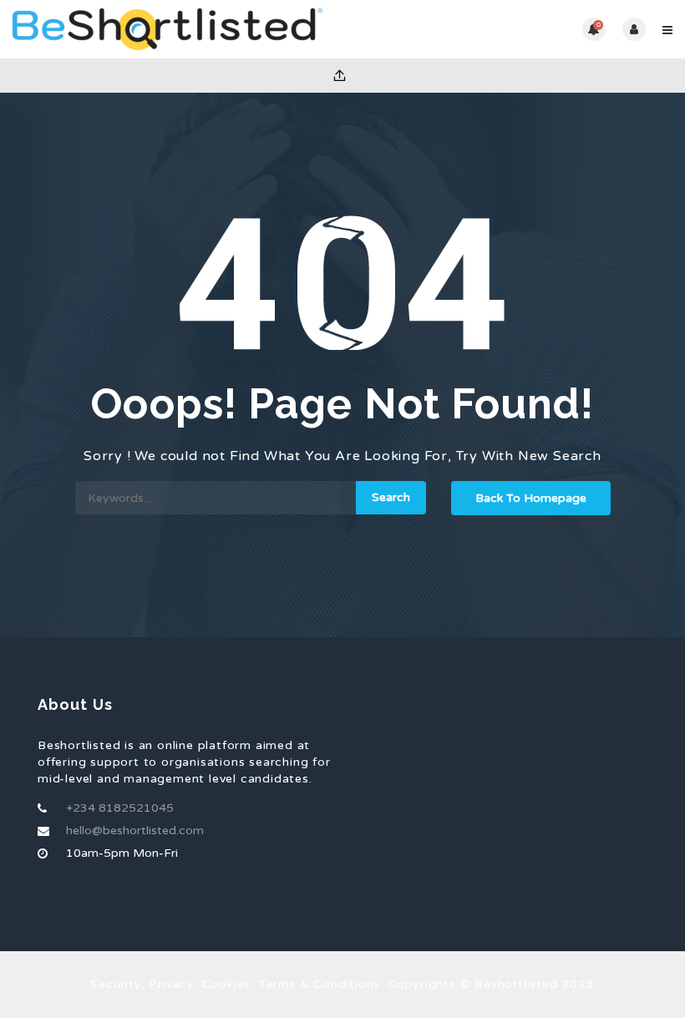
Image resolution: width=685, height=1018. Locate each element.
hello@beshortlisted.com (135, 830)
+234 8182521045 (120, 808)
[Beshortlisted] (177, 29)
